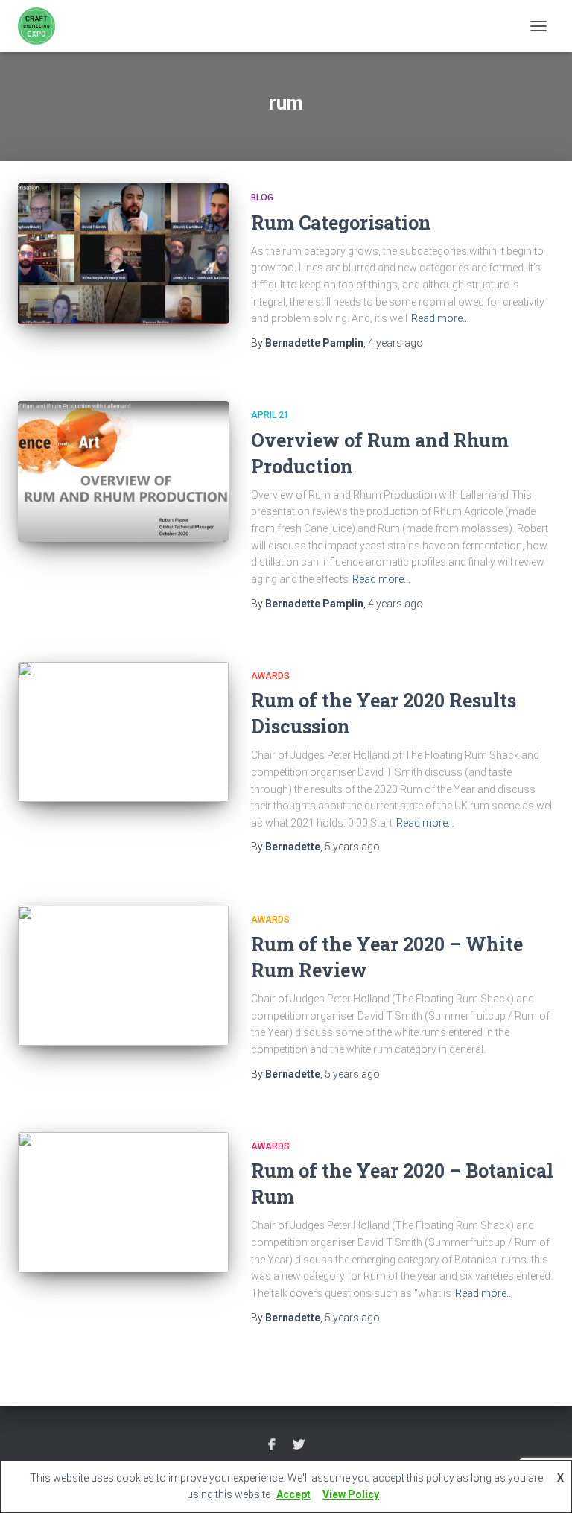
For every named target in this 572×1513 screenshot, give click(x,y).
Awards (270, 676)
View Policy (350, 1494)
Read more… (440, 318)
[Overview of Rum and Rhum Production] (123, 471)
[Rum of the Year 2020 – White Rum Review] (123, 976)
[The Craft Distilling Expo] (42, 26)
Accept (293, 1494)
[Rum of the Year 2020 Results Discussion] (123, 732)
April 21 (270, 415)
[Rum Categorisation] (123, 253)
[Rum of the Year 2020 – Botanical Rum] (123, 1202)
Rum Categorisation (341, 222)
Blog (262, 197)
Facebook (272, 1445)
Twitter (298, 1445)
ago (395, 343)
